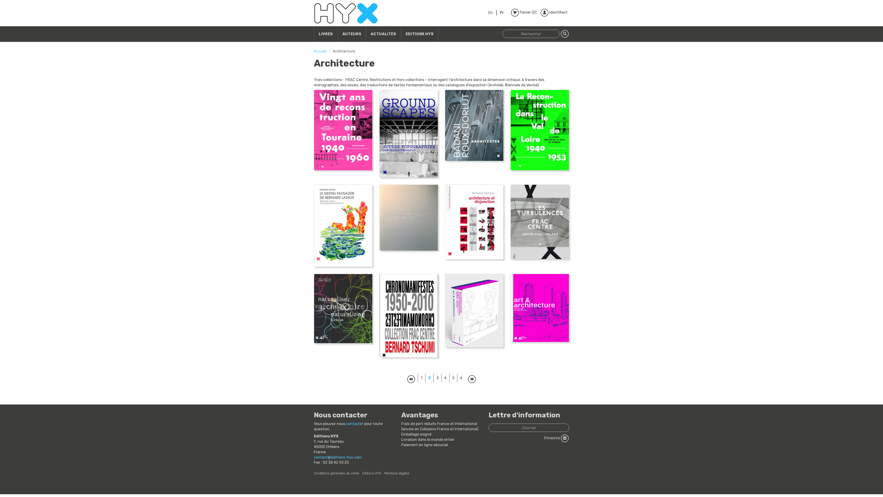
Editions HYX (420, 34)
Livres (326, 34)
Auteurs (351, 34)
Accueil (320, 51)
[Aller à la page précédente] (411, 379)
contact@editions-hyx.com (337, 457)
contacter (354, 424)
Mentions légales (396, 473)
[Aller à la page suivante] (472, 379)
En (490, 12)
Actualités (383, 34)
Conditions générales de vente (336, 473)
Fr (502, 12)
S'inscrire (552, 438)
